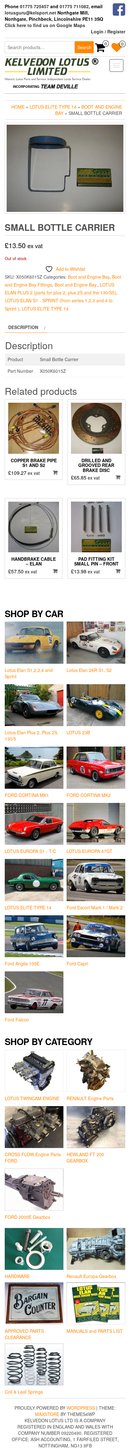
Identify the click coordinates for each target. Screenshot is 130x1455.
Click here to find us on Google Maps (45, 25)
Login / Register (108, 31)
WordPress (81, 1408)
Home (18, 107)
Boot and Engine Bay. (76, 284)
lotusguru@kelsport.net (30, 12)
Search (84, 47)
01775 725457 (34, 6)
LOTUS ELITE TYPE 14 (53, 107)
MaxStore (47, 1414)
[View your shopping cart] (100, 49)
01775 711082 (74, 6)
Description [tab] (23, 327)
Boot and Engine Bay (88, 277)
